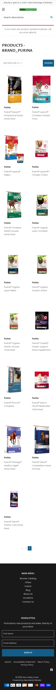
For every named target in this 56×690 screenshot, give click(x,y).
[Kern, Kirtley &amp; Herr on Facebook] (51, 670)
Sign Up (28, 652)
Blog (28, 590)
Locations (28, 597)
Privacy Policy (27, 665)
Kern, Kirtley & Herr (31, 677)
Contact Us (28, 601)
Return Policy (43, 662)
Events (28, 586)
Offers (28, 582)
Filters (48, 63)
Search (8, 662)
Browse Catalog (28, 578)
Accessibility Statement (24, 662)
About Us (28, 593)
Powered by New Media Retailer (27, 680)
